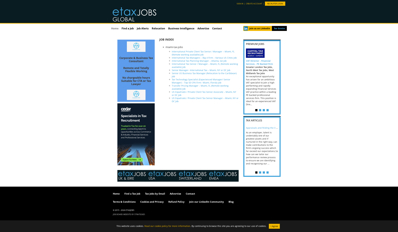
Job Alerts (143, 28)
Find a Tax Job (132, 193)
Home (114, 28)
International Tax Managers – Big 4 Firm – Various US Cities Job (204, 57)
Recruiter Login (275, 3)
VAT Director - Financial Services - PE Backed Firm (259, 62)
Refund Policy (176, 201)
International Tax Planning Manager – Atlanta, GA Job (199, 60)
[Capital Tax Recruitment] (262, 53)
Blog (231, 201)
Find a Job (128, 28)
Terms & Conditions (124, 201)
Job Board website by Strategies (129, 214)
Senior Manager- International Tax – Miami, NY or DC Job (201, 70)
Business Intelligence (181, 28)
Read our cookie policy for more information (167, 225)
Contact (217, 28)
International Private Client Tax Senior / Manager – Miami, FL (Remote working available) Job (203, 53)
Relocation (158, 28)
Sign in (240, 3)
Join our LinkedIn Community (206, 201)
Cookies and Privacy (152, 201)
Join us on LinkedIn (259, 28)
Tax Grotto (279, 28)
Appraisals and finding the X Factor (264, 127)
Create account (254, 3)
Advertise (203, 28)
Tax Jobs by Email (155, 193)
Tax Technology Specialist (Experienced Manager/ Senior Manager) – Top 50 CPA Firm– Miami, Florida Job (201, 81)
